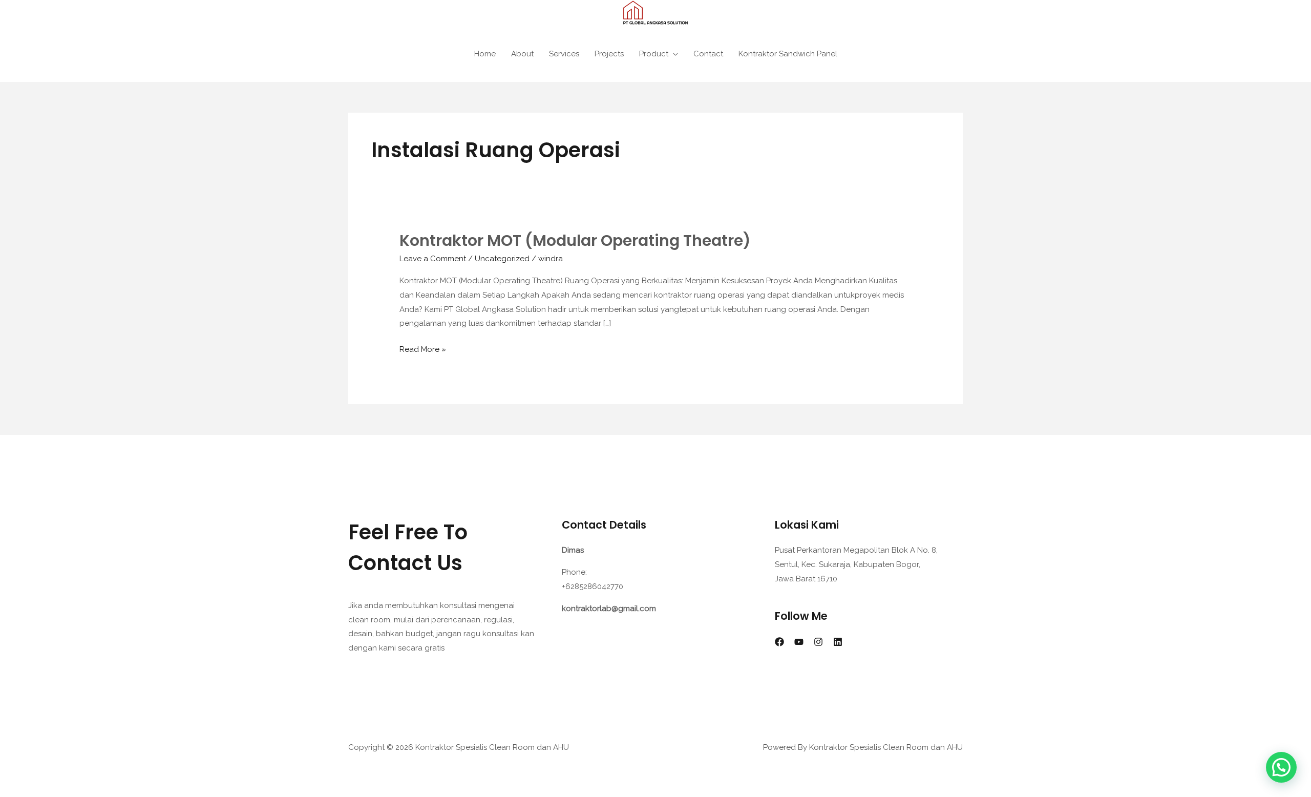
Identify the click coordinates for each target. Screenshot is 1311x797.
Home (485, 53)
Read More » (422, 348)
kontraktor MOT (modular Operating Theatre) (575, 240)
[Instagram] (818, 641)
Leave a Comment (432, 258)
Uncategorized (502, 258)
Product (653, 53)
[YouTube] (798, 641)
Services (564, 53)
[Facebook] (779, 641)
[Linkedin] (837, 641)
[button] (1281, 767)
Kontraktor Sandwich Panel (787, 53)
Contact (708, 53)
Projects (609, 53)
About (522, 53)
